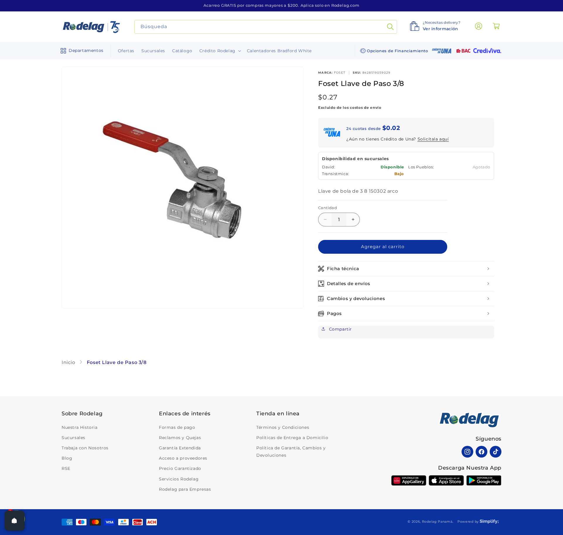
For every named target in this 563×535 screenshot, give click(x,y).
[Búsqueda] (390, 26)
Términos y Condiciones (282, 427)
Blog (67, 458)
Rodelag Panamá (437, 521)
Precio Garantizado (180, 468)
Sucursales (73, 437)
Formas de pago (177, 427)
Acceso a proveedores (183, 458)
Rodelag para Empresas (185, 489)
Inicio (69, 362)
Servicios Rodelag (179, 479)
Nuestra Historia (80, 427)
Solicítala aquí (433, 139)
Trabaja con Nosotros (85, 448)
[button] (81, 50)
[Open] (14, 521)
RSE (66, 468)
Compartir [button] (340, 329)
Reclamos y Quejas (180, 437)
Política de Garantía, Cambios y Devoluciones (291, 451)
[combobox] (266, 26)
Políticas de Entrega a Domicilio (292, 437)
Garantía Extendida (180, 448)
